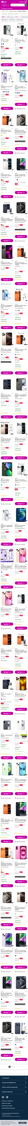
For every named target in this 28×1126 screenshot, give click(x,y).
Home (3, 11)
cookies (8, 1123)
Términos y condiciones (7, 1101)
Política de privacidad (7, 1105)
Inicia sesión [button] (21, 1)
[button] (19, 5)
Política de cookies (6, 1103)
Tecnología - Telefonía (13, 11)
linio (7, 11)
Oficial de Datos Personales (8, 1108)
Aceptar (22, 1122)
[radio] (1, 60)
